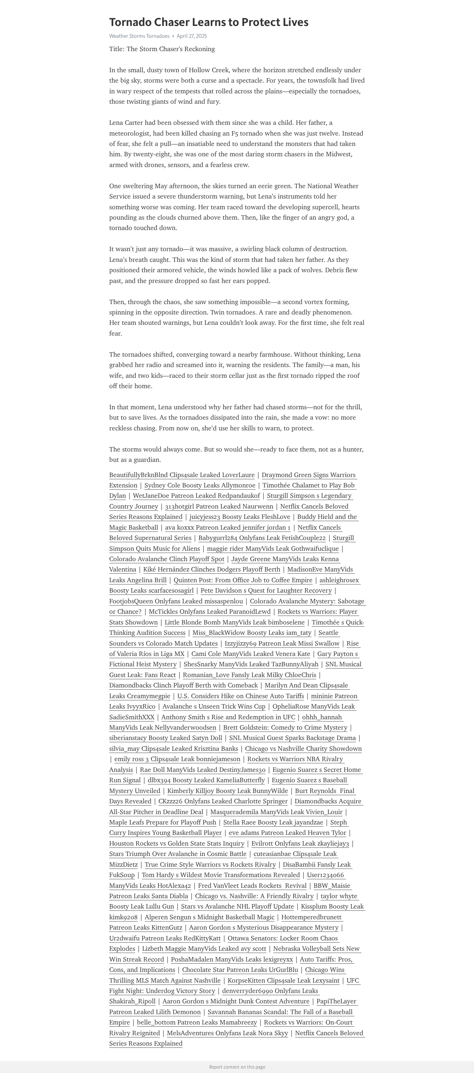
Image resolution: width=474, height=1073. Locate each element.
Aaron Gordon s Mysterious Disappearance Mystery (263, 927)
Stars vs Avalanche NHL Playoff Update (237, 906)
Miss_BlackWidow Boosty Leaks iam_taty (252, 633)
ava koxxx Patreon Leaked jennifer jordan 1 (228, 527)
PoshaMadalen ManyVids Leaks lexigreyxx (232, 959)
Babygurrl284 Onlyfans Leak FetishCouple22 (262, 538)
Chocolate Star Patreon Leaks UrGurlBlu (240, 970)
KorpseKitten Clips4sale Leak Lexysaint (284, 980)
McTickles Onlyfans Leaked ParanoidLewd (210, 611)
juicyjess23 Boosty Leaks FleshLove (240, 517)
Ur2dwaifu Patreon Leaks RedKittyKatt (165, 938)
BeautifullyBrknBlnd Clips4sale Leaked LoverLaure (182, 475)
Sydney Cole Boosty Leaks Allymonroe (200, 485)
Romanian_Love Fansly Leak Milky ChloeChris (249, 675)
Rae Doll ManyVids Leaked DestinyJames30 (203, 770)
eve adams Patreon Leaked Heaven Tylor (287, 833)
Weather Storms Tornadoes (139, 36)
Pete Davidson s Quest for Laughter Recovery (266, 590)
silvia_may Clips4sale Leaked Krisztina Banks (173, 748)
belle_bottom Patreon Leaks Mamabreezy (197, 1022)
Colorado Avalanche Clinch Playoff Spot (166, 559)
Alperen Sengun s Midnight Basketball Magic (209, 917)
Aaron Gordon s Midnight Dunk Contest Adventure (236, 1001)
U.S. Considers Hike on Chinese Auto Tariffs (240, 696)
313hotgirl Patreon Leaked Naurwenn (219, 506)
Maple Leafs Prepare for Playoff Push (162, 822)
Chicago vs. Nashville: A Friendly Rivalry (254, 896)
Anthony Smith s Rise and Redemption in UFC (228, 717)
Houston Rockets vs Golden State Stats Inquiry (176, 843)
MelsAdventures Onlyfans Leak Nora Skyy (227, 1033)
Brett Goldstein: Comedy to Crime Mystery (285, 727)
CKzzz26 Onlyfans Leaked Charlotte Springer (223, 801)
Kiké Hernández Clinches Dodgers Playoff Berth (211, 569)
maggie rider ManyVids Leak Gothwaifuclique (273, 548)
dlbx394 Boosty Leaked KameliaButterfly (206, 780)
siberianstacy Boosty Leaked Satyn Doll (165, 738)
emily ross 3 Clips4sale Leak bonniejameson (177, 759)
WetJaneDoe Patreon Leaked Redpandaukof (196, 495)
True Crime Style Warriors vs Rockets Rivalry (210, 864)
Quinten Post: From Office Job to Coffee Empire (243, 580)
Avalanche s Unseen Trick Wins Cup (214, 706)
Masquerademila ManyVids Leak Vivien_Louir (276, 812)
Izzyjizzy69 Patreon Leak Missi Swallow (282, 643)
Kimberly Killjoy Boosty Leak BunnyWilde (227, 791)
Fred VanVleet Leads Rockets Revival (252, 886)
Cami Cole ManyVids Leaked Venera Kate (250, 654)
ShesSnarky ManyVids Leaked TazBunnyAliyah (251, 664)
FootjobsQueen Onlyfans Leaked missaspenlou (176, 601)
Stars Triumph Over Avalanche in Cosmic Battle (178, 854)
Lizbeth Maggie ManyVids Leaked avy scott (204, 948)
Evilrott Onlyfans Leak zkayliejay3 (300, 843)
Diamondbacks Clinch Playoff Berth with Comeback (183, 685)
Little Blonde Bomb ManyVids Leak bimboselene (235, 622)
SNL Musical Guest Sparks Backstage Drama (292, 738)
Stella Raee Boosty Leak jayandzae (273, 822)
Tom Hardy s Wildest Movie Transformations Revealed (221, 875)
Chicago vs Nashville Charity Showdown (303, 748)
